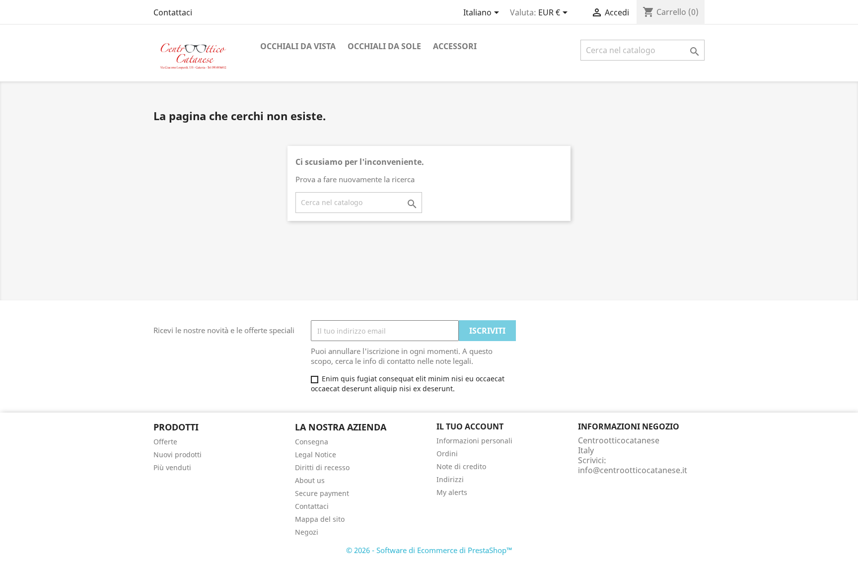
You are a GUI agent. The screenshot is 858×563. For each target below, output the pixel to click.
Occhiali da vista (298, 46)
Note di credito (461, 466)
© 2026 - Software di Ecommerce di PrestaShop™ (429, 550)
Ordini (447, 453)
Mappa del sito (320, 519)
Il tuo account (469, 426)
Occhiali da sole (384, 46)
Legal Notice (315, 454)
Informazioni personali (474, 440)
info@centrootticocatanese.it (632, 470)
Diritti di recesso (322, 467)
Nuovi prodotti (177, 454)
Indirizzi (450, 479)
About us (310, 480)
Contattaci (172, 12)
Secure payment (322, 493)
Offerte (165, 441)
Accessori (455, 46)
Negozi (306, 532)
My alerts (451, 492)
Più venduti (172, 467)
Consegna (311, 441)
